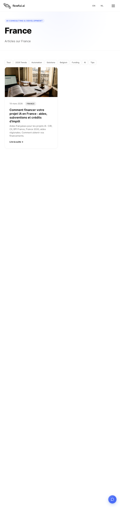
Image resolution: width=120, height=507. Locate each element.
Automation (36, 62)
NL (102, 6)
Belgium (63, 62)
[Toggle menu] (113, 6)
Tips (92, 62)
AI (85, 62)
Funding (75, 62)
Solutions (51, 62)
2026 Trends (21, 62)
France (31, 104)
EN (93, 6)
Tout (9, 62)
